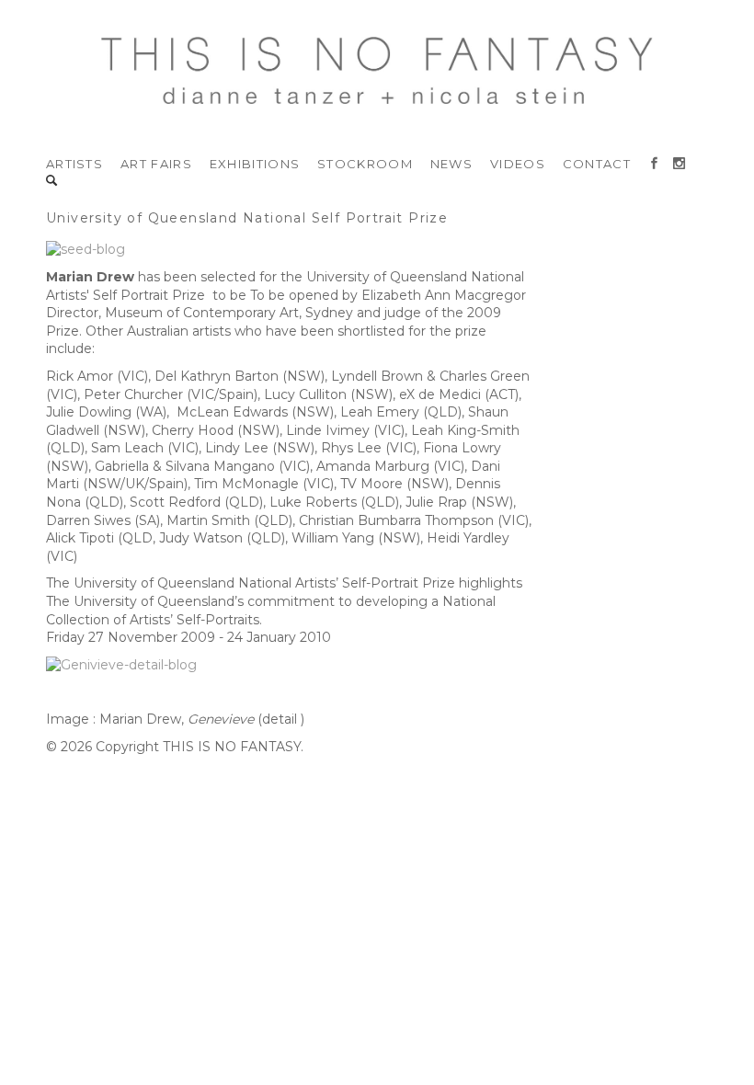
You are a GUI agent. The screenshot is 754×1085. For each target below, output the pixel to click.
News (451, 163)
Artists (74, 163)
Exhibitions (255, 163)
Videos (517, 163)
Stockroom (365, 163)
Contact (597, 163)
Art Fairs (156, 163)
